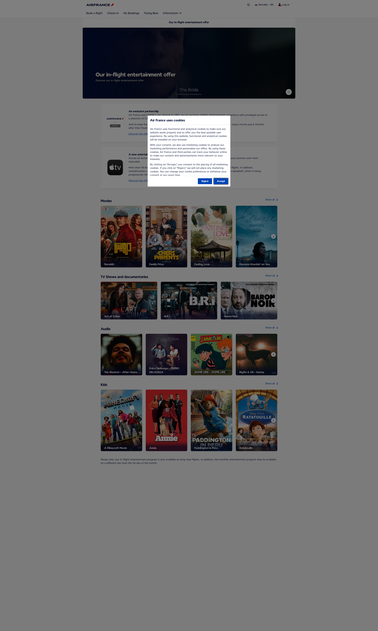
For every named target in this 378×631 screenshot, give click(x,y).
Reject (205, 181)
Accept (221, 181)
